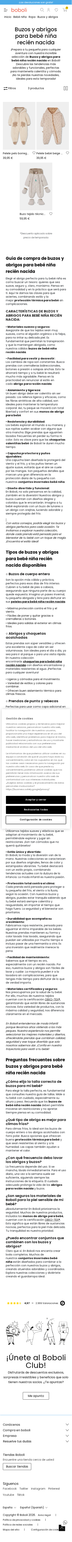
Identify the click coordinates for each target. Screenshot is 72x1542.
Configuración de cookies (36, 819)
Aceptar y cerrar (35, 799)
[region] (36, 769)
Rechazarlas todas (36, 809)
